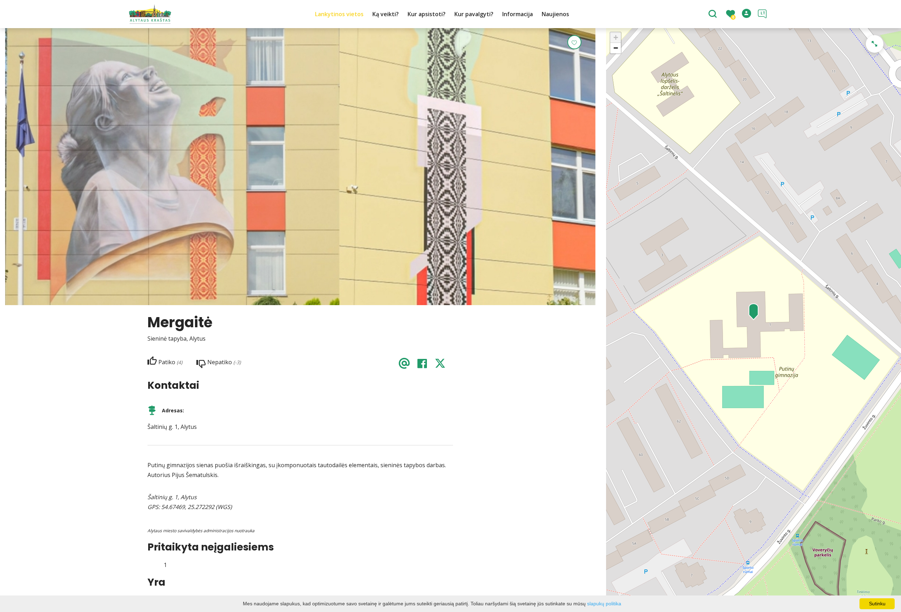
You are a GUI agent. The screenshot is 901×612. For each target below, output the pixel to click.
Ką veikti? (385, 14)
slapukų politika (604, 603)
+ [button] (615, 37)
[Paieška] (714, 14)
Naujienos (555, 14)
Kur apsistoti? (427, 14)
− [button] (615, 48)
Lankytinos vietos (339, 14)
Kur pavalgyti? (473, 14)
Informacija (517, 14)
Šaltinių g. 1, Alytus (172, 427)
